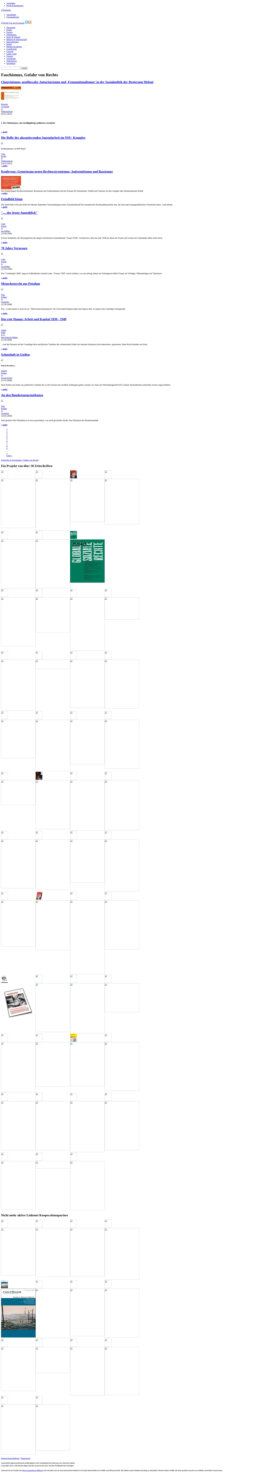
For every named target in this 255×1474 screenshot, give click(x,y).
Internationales (12, 42)
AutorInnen (11, 15)
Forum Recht (6, 378)
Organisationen (12, 17)
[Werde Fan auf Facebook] (12, 23)
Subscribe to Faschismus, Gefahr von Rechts (20, 460)
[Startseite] (6, 10)
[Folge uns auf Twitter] (26, 23)
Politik (9, 30)
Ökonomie (10, 27)
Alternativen (11, 61)
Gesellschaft (11, 49)
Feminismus (11, 35)
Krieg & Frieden (13, 37)
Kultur (9, 44)
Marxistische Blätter (9, 337)
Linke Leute (11, 54)
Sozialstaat (10, 63)
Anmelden (10, 3)
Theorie (9, 56)
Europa (9, 32)
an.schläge (5, 231)
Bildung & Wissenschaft (16, 39)
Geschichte (11, 59)
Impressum (25, 1458)
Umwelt (9, 51)
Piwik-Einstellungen (14, 6)
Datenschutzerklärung (10, 1458)
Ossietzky (5, 302)
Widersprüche (7, 111)
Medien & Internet (14, 47)
